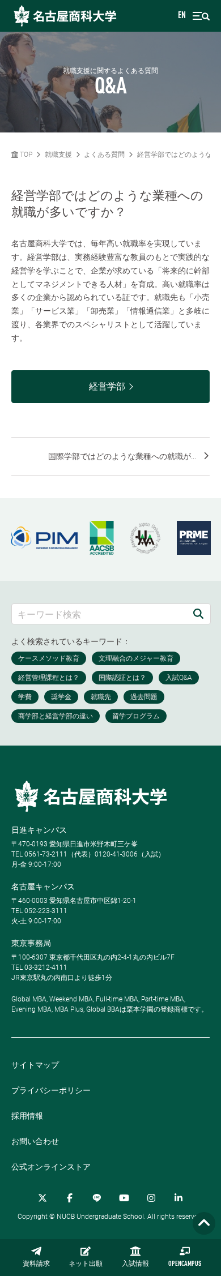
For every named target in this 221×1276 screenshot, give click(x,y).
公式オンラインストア (51, 1166)
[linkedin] (178, 1197)
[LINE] (96, 1197)
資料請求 (36, 1264)
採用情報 (27, 1115)
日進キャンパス (39, 829)
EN (182, 15)
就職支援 (58, 155)
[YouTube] (124, 1197)
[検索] (198, 614)
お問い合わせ (35, 1141)
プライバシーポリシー (51, 1090)
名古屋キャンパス (43, 886)
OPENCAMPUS (184, 1264)
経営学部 (107, 386)
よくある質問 (104, 155)
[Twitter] (42, 1197)
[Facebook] (69, 1197)
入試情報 (135, 1264)
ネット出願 (86, 1264)
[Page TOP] (204, 1223)
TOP (25, 155)
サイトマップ (35, 1064)
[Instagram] (151, 1197)
